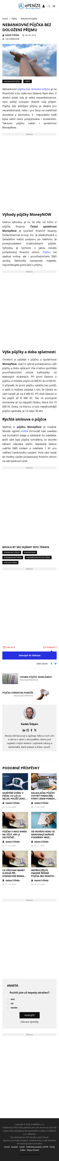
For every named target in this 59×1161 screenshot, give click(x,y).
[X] (35, 730)
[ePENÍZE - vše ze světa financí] (29, 6)
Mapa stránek (33, 1150)
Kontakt (14, 1147)
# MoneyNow (29, 552)
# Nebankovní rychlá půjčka (38, 557)
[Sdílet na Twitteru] (55, 664)
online (25, 431)
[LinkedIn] (24, 730)
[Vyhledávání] (49, 6)
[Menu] (54, 6)
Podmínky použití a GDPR (37, 1147)
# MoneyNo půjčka (12, 552)
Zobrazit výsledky (29, 1021)
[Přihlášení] (43, 6)
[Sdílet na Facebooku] (51, 664)
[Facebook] (31, 730)
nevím (14, 1007)
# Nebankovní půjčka (13, 557)
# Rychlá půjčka (10, 562)
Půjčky (27, 81)
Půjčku (47, 252)
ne (12, 1003)
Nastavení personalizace (29, 1154)
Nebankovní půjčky (12, 81)
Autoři (22, 1147)
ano (13, 999)
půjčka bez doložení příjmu (33, 89)
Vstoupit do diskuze (29, 655)
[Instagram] (27, 730)
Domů (7, 1147)
